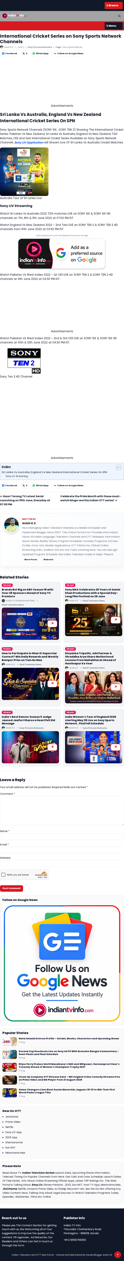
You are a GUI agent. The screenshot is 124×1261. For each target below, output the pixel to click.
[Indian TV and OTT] (15, 15)
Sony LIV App (13, 1132)
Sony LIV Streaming (17, 476)
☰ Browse (112, 5)
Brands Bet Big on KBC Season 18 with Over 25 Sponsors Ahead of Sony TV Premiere (27, 593)
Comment (7, 794)
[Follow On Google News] (62, 963)
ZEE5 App (11, 1137)
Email (4, 844)
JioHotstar (12, 1117)
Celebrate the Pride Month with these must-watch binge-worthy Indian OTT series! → (90, 498)
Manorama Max (15, 1153)
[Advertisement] (62, 81)
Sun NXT (10, 1147)
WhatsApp (42, 53)
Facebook (11, 53)
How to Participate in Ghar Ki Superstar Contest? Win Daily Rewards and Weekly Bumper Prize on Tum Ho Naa (30, 656)
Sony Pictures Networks (40, 47)
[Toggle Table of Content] (117, 467)
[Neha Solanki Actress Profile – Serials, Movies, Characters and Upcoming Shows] (9, 1041)
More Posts (30, 559)
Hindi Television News (13, 604)
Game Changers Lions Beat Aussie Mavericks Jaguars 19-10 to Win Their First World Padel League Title (67, 1091)
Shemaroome (14, 1142)
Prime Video (13, 1122)
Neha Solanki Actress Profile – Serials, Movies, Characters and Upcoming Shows (69, 1038)
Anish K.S (29, 523)
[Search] (119, 16)
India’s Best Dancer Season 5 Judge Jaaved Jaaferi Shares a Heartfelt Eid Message (28, 720)
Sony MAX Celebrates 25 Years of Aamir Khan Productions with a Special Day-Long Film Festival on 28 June (92, 593)
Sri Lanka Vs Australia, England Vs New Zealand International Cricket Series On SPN (54, 472)
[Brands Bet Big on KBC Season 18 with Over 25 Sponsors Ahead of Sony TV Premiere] (30, 624)
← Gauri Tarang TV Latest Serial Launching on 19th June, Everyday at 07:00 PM (25, 500)
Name (5, 831)
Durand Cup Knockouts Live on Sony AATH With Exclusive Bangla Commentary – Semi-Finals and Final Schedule (69, 1053)
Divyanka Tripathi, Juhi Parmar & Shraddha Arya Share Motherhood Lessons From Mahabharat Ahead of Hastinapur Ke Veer (90, 658)
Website (48, 559)
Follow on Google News (70, 53)
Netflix (9, 1127)
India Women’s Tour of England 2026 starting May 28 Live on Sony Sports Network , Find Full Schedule (90, 720)
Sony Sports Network (72, 47)
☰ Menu (111, 25)
